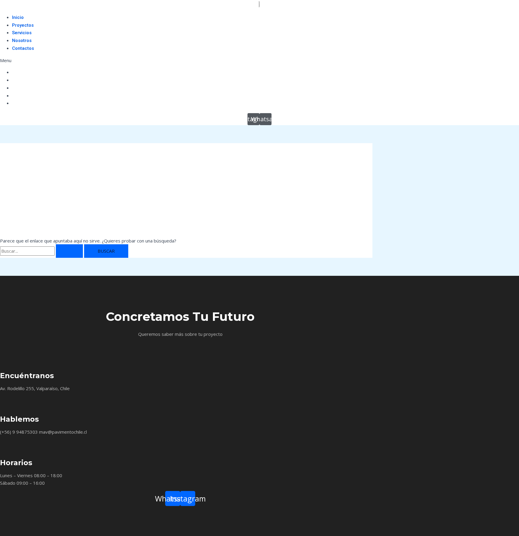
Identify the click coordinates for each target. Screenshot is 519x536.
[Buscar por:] (42, 251)
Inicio (18, 17)
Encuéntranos (27, 375)
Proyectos (23, 25)
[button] (259, 60)
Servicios (22, 32)
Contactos (23, 48)
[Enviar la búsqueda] (69, 251)
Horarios (16, 462)
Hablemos (19, 419)
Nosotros (22, 40)
